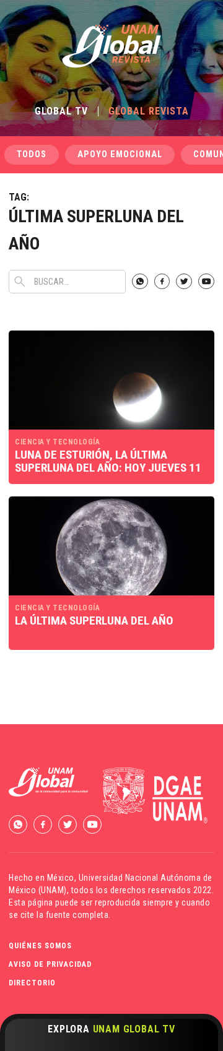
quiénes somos (40, 945)
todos (31, 154)
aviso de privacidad (50, 964)
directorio (32, 983)
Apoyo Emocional (119, 154)
